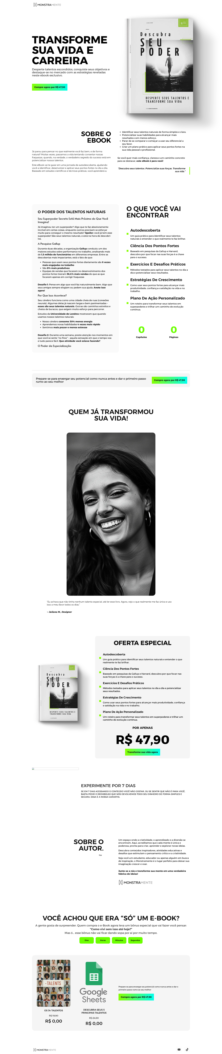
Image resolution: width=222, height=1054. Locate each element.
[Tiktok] (187, 1049)
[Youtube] (179, 1049)
